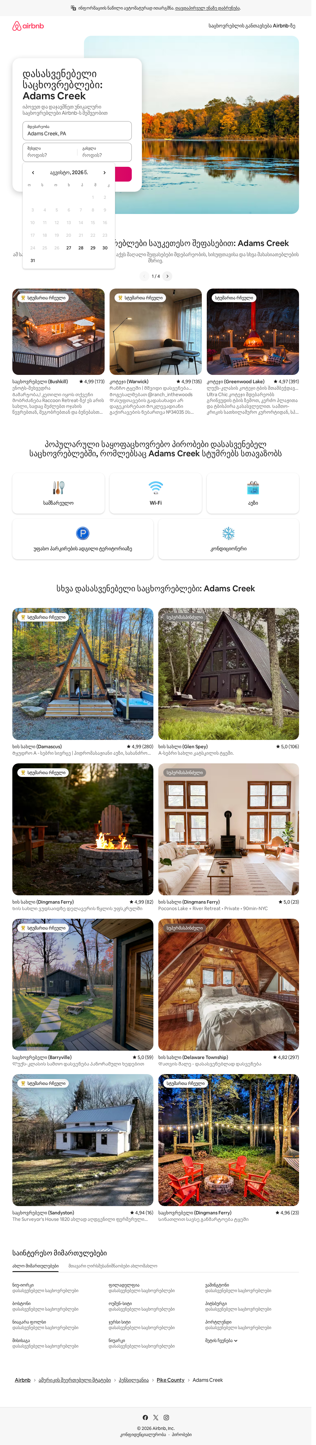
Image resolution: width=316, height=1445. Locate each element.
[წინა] (144, 276)
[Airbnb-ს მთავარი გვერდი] (28, 25)
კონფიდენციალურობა (143, 1434)
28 (80, 248)
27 (68, 248)
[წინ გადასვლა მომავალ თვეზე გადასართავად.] (104, 172)
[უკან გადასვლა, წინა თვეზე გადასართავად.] (33, 172)
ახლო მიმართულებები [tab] (35, 1266)
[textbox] (49, 155)
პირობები (182, 1434)
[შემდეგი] (167, 276)
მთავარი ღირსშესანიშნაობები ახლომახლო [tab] (113, 1266)
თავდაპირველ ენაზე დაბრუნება (207, 8)
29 (92, 248)
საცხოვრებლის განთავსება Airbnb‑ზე (252, 26)
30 (105, 248)
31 (33, 260)
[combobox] (77, 133)
